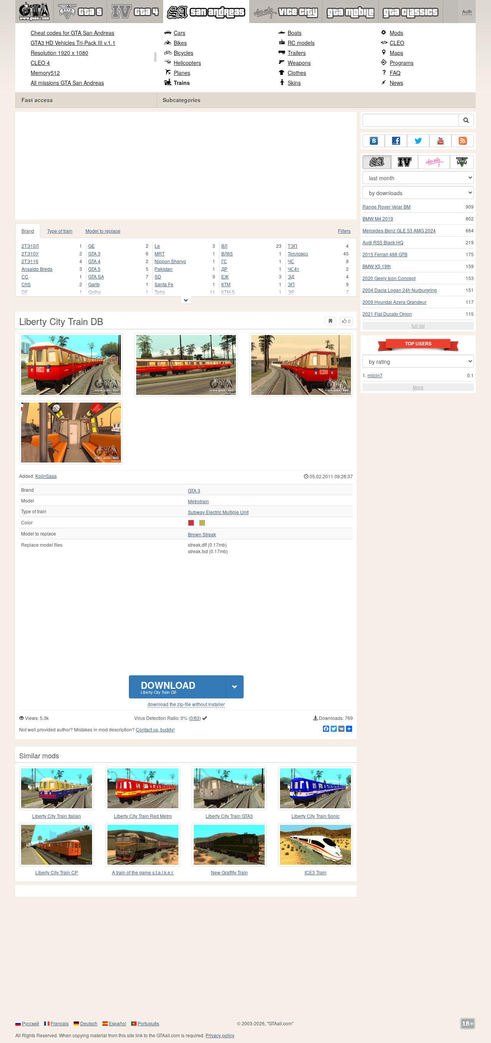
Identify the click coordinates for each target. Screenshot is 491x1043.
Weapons (299, 62)
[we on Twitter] (418, 140)
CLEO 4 (40, 62)
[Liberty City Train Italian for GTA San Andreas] (56, 788)
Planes (182, 72)
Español (117, 1023)
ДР (224, 268)
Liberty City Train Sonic (315, 816)
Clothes (297, 72)
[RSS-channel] (462, 140)
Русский (30, 1023)
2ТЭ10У (30, 253)
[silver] (202, 523)
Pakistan (164, 268)
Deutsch (88, 1023)
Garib (94, 284)
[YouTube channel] (440, 140)
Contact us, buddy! (155, 729)
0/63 (194, 718)
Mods (396, 32)
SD (158, 276)
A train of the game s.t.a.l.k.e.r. (143, 872)
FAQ (395, 72)
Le (157, 245)
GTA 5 (94, 268)
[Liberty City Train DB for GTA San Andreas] (71, 365)
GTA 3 (94, 253)
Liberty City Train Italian (56, 816)
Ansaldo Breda (37, 268)
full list (418, 325)
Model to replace (103, 230)
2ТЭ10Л (30, 245)
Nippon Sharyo (170, 261)
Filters (344, 230)
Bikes (180, 42)
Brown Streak (202, 534)
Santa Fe (164, 284)
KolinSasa (46, 476)
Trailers (297, 52)
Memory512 (45, 72)
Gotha (94, 292)
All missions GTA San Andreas (67, 82)
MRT (160, 253)
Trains (182, 82)
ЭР (291, 292)
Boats (295, 32)
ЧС (291, 261)
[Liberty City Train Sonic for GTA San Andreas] (315, 788)
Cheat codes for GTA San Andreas (72, 32)
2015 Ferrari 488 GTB (384, 254)
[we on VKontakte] (373, 140)
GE (91, 245)
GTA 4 (94, 261)
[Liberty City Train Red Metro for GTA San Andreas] (142, 788)
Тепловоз (298, 253)
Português (148, 1023)
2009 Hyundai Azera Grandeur (394, 301)
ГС (224, 261)
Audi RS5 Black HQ (382, 242)
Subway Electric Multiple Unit (218, 512)
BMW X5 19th (376, 266)
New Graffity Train (229, 872)
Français (60, 1023)
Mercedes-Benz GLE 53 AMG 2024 (399, 230)
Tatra (160, 292)
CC (24, 276)
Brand (27, 230)
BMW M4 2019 (377, 218)
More (418, 387)
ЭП (291, 284)
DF (24, 292)
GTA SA (96, 276)
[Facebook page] (396, 140)
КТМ (226, 284)
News (396, 82)
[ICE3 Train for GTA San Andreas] (315, 845)
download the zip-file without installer (186, 704)
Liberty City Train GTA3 (229, 816)
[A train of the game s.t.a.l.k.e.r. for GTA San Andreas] (142, 845)
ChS (26, 284)
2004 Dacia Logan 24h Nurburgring (399, 290)
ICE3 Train (315, 872)
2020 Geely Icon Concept (388, 278)
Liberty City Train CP (56, 872)
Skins (294, 82)
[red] (191, 523)
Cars (179, 32)
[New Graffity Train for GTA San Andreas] (229, 845)
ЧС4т (293, 268)
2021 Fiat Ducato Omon (387, 313)
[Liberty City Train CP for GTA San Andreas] (56, 845)
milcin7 (374, 375)
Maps (396, 52)
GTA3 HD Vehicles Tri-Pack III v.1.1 (73, 42)
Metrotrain (198, 501)
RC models (301, 42)
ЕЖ (225, 276)
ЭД (291, 276)
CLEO (397, 42)
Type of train (59, 230)
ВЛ (224, 245)
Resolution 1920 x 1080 (59, 52)
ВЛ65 (227, 253)
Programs (402, 62)
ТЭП (292, 245)
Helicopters (187, 62)
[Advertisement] (188, 165)
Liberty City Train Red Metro (143, 816)
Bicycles (183, 52)
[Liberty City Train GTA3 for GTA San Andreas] (229, 788)
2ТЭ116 (29, 261)
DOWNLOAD (168, 686)
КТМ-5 (228, 292)
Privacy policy (220, 1035)
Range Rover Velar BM (386, 206)
